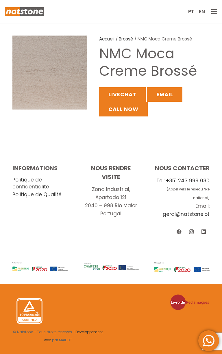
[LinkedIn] (203, 232)
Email (164, 94)
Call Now (123, 109)
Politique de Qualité (37, 194)
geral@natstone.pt (186, 214)
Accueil (106, 39)
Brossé (126, 39)
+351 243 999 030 (188, 180)
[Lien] (24, 11)
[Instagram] (191, 232)
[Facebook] (179, 232)
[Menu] (214, 11)
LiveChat (122, 94)
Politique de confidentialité (30, 183)
